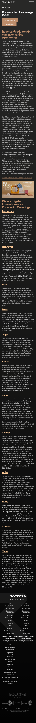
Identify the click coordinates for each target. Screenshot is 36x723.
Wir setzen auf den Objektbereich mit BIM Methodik (10, 640)
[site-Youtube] (20, 599)
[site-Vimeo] (23, 599)
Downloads (10, 615)
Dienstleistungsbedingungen (18, 711)
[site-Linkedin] (12, 599)
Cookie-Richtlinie (10, 606)
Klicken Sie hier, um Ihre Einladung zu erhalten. (17, 178)
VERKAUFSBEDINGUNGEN (10, 636)
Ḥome (10, 620)
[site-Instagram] (15, 599)
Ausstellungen (10, 20)
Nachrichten (9, 24)
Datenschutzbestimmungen (19, 710)
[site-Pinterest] (17, 599)
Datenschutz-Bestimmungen (10, 611)
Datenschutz (10, 608)
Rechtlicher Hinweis (10, 631)
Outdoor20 (10, 628)
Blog (10, 603)
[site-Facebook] (10, 599)
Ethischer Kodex (10, 618)
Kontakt (10, 625)
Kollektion (10, 623)
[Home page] (17, 697)
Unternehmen (10, 633)
